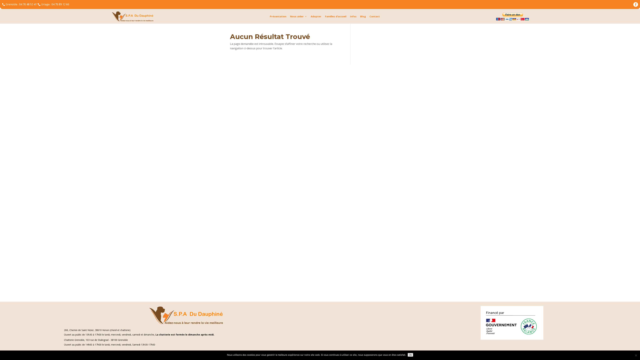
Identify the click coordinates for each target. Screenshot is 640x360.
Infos (353, 16)
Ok (410, 355)
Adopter (316, 16)
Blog (363, 16)
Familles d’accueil (335, 16)
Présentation (278, 16)
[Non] (636, 355)
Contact (375, 16)
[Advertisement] (100, 87)
